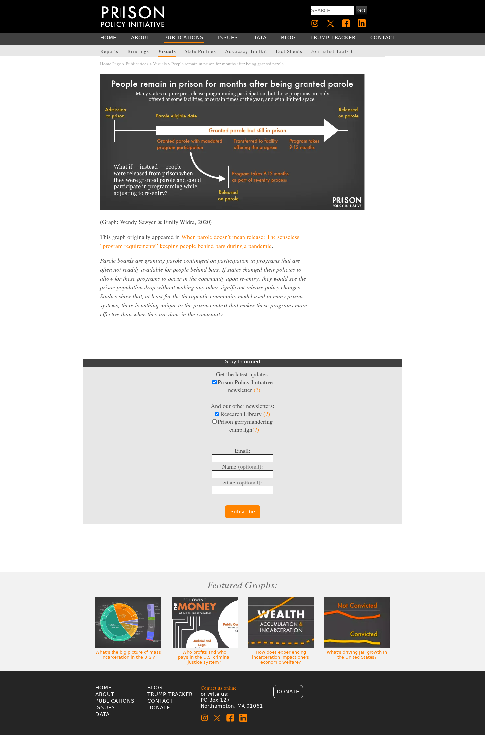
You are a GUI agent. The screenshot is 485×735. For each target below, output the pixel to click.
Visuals (160, 64)
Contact (160, 701)
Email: (242, 450)
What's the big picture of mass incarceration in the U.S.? (128, 655)
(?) (257, 390)
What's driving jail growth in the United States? (357, 655)
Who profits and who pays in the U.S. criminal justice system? (204, 657)
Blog (154, 688)
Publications (137, 64)
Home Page (110, 64)
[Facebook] (346, 23)
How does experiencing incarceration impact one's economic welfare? (280, 657)
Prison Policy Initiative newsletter (245, 386)
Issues (105, 708)
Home (103, 688)
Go (361, 11)
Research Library (245, 414)
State (242, 482)
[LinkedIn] (362, 23)
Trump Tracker (170, 694)
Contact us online (219, 688)
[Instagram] (315, 23)
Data (102, 714)
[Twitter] (331, 23)
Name (242, 466)
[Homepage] (132, 16)
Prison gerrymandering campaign (245, 425)
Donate (158, 708)
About (104, 694)
